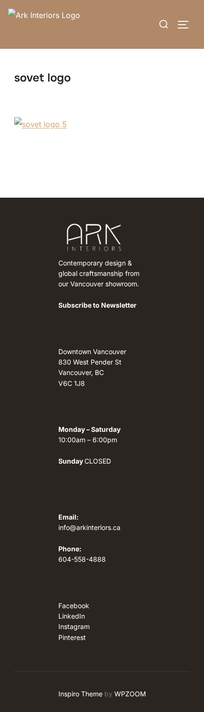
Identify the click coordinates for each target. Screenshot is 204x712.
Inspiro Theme (80, 694)
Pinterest (72, 637)
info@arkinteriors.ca (89, 527)
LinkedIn (71, 616)
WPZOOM (130, 694)
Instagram (74, 626)
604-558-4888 (82, 559)
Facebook (73, 606)
